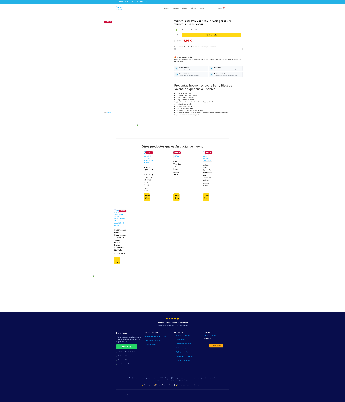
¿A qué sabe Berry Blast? (184, 93)
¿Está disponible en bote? (184, 108)
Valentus (166, 8)
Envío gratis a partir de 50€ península (138, 2)
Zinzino (184, 8)
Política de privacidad (183, 360)
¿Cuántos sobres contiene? (185, 97)
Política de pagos (182, 348)
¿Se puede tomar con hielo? (185, 106)
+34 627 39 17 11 (121, 2)
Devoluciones (180, 339)
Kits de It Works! (151, 344)
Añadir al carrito (211, 35)
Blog (206, 335)
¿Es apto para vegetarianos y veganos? (189, 110)
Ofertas (193, 8)
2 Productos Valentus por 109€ (155, 336)
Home (214, 335)
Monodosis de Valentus (153, 340)
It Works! (176, 8)
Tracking (190, 356)
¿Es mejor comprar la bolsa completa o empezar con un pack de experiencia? (202, 113)
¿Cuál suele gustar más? (184, 104)
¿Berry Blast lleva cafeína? (185, 100)
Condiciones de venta (183, 344)
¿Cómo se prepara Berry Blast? (186, 95)
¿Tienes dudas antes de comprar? (187, 115)
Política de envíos (182, 352)
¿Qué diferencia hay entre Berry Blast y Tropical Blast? (194, 102)
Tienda (201, 8)
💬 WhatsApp (126, 347)
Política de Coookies (183, 335)
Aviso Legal (180, 356)
